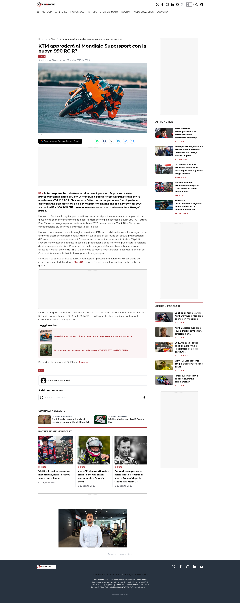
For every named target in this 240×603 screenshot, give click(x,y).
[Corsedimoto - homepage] (49, 4)
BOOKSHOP (163, 12)
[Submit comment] (144, 397)
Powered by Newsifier (120, 594)
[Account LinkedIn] (172, 4)
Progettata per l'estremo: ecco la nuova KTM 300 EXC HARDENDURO (91, 350)
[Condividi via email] (132, 141)
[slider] (90, 545)
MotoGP (78, 262)
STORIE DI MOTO (109, 12)
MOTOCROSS (77, 12)
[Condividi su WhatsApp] (97, 141)
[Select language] (189, 4)
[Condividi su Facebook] (104, 141)
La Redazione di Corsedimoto (106, 574)
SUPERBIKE (61, 12)
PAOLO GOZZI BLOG (143, 12)
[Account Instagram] (167, 4)
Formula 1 (180, 177)
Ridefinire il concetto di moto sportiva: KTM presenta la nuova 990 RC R (93, 336)
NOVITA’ (125, 12)
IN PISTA (92, 12)
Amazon (83, 362)
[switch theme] (197, 4)
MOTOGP (47, 12)
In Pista (42, 56)
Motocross (181, 356)
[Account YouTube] (177, 4)
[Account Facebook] (162, 4)
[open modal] (201, 4)
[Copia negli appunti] (125, 141)
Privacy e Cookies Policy (136, 574)
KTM (41, 193)
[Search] (181, 4)
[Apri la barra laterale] (38, 11)
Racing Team (181, 213)
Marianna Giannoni (51, 60)
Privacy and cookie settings (120, 554)
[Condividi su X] (111, 141)
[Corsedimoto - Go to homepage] (46, 567)
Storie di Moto (183, 159)
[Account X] (157, 4)
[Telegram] (118, 141)
